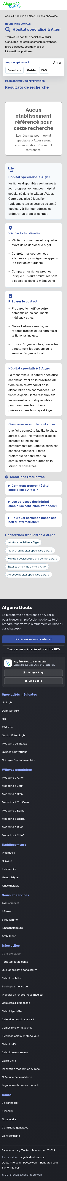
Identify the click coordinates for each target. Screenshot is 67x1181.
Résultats (14, 70)
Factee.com (30, 1162)
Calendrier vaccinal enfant (18, 1019)
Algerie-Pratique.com (32, 1157)
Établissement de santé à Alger (27, 566)
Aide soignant (10, 903)
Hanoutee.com (49, 1162)
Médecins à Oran (12, 794)
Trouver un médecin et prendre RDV (33, 649)
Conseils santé (11, 953)
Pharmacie (8, 852)
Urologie (7, 702)
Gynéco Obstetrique (14, 752)
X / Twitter (23, 1150)
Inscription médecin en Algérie (21, 1069)
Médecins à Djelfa (13, 818)
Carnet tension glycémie (17, 1027)
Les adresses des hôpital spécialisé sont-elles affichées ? (32, 504)
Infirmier (7, 911)
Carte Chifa (9, 1060)
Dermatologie (10, 710)
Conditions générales (15, 1127)
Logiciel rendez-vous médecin (20, 1085)
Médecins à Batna (13, 810)
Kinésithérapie (10, 885)
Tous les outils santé (15, 961)
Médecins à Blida (12, 827)
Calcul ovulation (12, 978)
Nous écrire (9, 1119)
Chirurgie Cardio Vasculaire (18, 760)
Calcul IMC (9, 1044)
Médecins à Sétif (12, 786)
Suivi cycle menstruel (15, 986)
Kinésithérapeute (12, 928)
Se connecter (10, 1103)
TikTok (51, 1150)
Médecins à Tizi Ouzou (16, 802)
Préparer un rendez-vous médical (22, 994)
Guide (31, 70)
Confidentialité (11, 1135)
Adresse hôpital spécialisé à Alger (28, 574)
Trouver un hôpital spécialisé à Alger (30, 550)
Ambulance (9, 936)
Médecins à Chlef (13, 835)
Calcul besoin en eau (15, 1052)
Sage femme (10, 919)
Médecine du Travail (14, 743)
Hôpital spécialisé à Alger (23, 542)
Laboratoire (9, 869)
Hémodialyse (10, 877)
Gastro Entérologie (13, 735)
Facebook (8, 1150)
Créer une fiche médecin (17, 1077)
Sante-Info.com (11, 1167)
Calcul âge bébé (12, 1011)
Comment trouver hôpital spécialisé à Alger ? (28, 488)
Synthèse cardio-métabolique (20, 1036)
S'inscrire (7, 1111)
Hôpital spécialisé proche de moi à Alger (32, 558)
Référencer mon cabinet (33, 639)
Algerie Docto (17, 607)
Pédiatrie (7, 727)
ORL (4, 719)
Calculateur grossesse (16, 1003)
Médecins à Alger (13, 777)
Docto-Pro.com (11, 1162)
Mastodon (38, 1150)
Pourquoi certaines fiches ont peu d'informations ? (32, 520)
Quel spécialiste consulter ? (19, 970)
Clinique (7, 861)
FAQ (44, 70)
